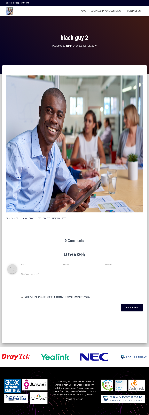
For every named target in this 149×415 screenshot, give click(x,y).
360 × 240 (51, 218)
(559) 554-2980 (23, 3)
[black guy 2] (74, 144)
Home (83, 10)
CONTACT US (134, 10)
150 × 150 (14, 218)
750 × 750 (33, 218)
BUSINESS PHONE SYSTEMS (106, 10)
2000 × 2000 (61, 218)
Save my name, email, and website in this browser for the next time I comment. (57, 297)
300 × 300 (23, 218)
